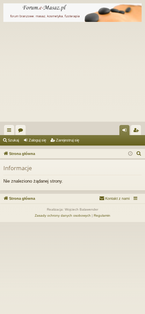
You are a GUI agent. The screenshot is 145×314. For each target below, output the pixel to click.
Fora (22, 131)
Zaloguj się (37, 140)
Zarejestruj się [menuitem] (137, 131)
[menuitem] (139, 153)
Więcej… (10, 131)
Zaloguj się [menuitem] (125, 131)
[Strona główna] (72, 12)
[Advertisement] (72, 73)
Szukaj (13, 140)
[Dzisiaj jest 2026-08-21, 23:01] (130, 154)
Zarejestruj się (67, 140)
